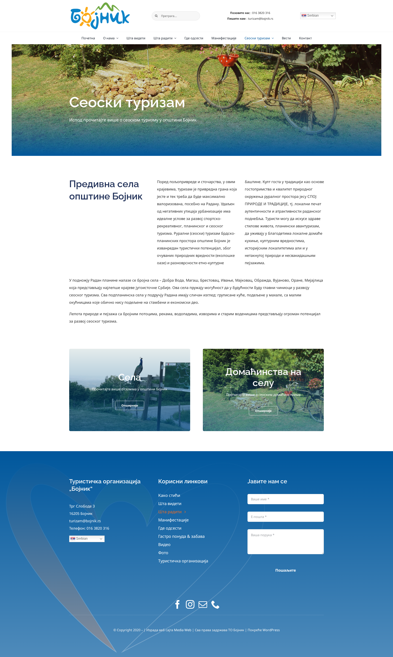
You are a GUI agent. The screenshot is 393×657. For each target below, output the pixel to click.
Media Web (182, 630)
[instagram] (190, 604)
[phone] (215, 604)
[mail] (203, 604)
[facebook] (177, 604)
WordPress (271, 630)
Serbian (312, 15)
